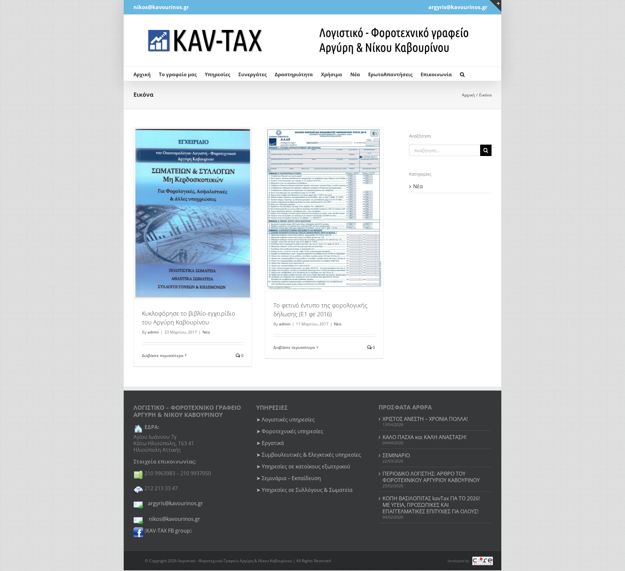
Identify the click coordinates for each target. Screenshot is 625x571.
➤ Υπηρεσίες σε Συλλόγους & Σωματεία (304, 489)
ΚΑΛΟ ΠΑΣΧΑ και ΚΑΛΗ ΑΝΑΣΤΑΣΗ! (424, 437)
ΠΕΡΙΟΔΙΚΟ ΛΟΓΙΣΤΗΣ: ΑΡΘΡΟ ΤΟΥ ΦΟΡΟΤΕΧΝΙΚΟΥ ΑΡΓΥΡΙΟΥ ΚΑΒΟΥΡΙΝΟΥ (431, 476)
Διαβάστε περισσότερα (162, 355)
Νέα (206, 332)
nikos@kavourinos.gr (161, 7)
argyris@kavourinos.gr (175, 503)
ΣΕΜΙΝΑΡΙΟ (396, 455)
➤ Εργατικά (270, 443)
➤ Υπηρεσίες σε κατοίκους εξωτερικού (303, 466)
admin (153, 332)
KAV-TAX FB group (168, 530)
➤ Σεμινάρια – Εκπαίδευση (288, 478)
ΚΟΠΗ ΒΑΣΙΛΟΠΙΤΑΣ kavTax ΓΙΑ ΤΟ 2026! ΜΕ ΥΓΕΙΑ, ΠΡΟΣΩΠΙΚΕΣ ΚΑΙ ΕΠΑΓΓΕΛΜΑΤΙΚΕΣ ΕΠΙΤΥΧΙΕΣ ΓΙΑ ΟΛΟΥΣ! (431, 505)
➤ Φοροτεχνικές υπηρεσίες (289, 431)
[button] (462, 74)
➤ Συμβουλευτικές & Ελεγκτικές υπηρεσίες (308, 454)
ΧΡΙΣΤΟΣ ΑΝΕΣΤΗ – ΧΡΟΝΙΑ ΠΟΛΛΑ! (425, 419)
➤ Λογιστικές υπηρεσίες (285, 419)
